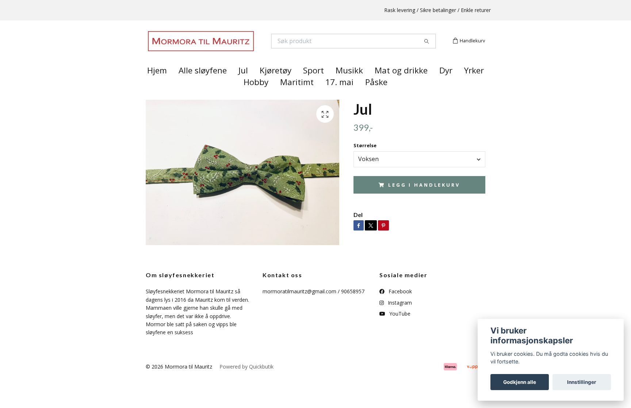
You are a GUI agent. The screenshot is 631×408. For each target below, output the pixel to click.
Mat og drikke (401, 83)
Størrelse (364, 158)
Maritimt (297, 95)
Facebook (399, 304)
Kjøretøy (275, 83)
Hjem (157, 83)
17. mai (339, 95)
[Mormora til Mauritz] (231, 47)
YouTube (399, 326)
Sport (313, 83)
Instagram (399, 315)
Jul (243, 83)
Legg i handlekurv (424, 197)
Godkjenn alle (519, 382)
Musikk (349, 83)
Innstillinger (581, 382)
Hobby (256, 95)
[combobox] (419, 172)
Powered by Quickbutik (246, 379)
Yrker (474, 83)
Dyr (445, 83)
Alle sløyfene (203, 83)
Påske (376, 95)
